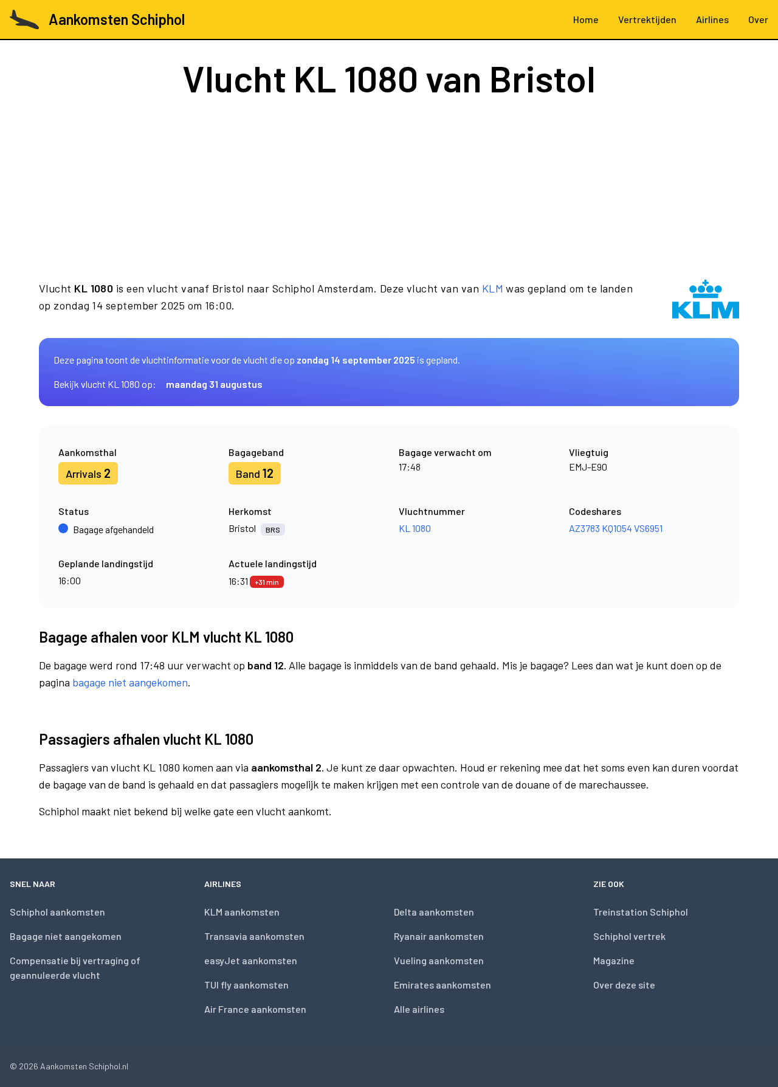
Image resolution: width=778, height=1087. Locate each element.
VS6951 (648, 528)
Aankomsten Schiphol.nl (84, 1066)
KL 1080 (415, 528)
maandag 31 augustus (214, 384)
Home (586, 19)
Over (758, 19)
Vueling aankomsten (439, 960)
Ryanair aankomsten (439, 936)
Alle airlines (419, 1009)
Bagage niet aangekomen (66, 936)
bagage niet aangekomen (130, 682)
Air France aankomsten (255, 1009)
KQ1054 (617, 528)
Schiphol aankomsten (57, 911)
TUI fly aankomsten (246, 984)
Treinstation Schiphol (640, 911)
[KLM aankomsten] (705, 299)
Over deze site (624, 984)
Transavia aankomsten (254, 936)
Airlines (712, 19)
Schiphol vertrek (629, 936)
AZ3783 (584, 528)
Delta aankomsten (434, 911)
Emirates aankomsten (442, 984)
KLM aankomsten (242, 911)
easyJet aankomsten (250, 960)
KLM (492, 288)
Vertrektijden (647, 19)
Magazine (614, 960)
